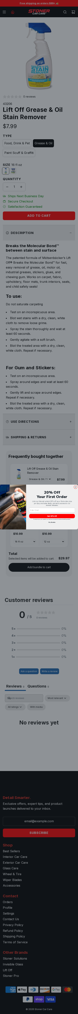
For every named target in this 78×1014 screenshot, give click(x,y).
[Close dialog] (75, 487)
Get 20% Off (52, 516)
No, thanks (52, 522)
